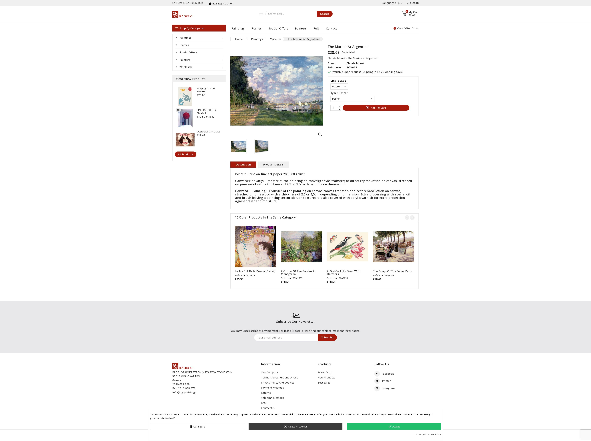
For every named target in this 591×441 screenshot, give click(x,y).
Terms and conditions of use (279, 377)
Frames (256, 28)
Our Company (270, 372)
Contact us (268, 408)
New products (326, 377)
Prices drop (325, 372)
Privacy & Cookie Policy (428, 434)
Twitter (386, 381)
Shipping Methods (272, 398)
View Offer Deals (408, 28)
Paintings (238, 28)
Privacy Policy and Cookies (277, 382)
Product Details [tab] (273, 164)
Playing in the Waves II (206, 90)
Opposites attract (208, 131)
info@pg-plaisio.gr (184, 392)
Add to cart (376, 107)
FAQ (316, 28)
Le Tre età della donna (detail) (255, 271)
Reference (334, 67)
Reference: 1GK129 (245, 275)
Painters (301, 28)
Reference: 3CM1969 (291, 278)
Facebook (388, 373)
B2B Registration (222, 3)
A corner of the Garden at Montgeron (298, 272)
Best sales (324, 382)
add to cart (252, 245)
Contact (331, 28)
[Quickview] (258, 245)
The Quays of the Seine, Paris (392, 271)
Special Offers (278, 28)
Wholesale (201, 67)
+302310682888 (193, 3)
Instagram (388, 388)
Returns (266, 392)
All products (185, 154)
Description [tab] (243, 164)
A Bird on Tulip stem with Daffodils (343, 272)
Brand (332, 63)
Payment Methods (272, 387)
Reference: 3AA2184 (383, 275)
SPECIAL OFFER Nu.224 (206, 111)
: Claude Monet (354, 63)
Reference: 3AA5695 (337, 278)
